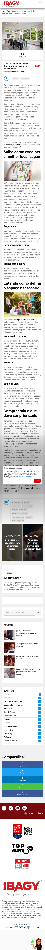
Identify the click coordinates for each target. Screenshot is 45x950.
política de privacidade (24, 477)
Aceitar (37, 481)
